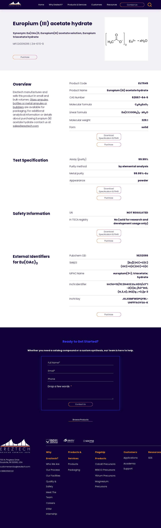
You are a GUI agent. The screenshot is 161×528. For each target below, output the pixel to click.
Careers (50, 503)
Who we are (52, 464)
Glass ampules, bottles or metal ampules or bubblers (30, 103)
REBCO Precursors (105, 469)
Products (73, 464)
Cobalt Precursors (105, 464)
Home (41, 4)
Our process (53, 469)
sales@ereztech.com (26, 126)
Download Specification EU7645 (109, 136)
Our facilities (53, 475)
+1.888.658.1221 (7, 471)
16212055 (142, 255)
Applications (131, 457)
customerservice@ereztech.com (15, 466)
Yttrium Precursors (105, 475)
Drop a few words (58, 386)
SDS (150, 457)
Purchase (25, 57)
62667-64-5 (140, 97)
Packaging (74, 469)
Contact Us (132, 4)
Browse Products (81, 419)
